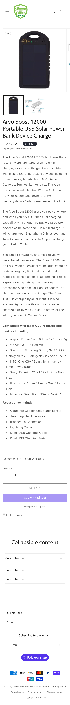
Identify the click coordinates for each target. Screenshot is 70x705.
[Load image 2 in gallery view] (35, 105)
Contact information (37, 697)
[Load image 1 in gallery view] (13, 105)
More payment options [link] (35, 506)
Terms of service (36, 692)
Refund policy (17, 692)
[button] (7, 11)
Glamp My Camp (21, 686)
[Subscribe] (59, 645)
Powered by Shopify (39, 686)
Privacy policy (59, 686)
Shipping (7, 148)
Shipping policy (54, 692)
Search (11, 622)
